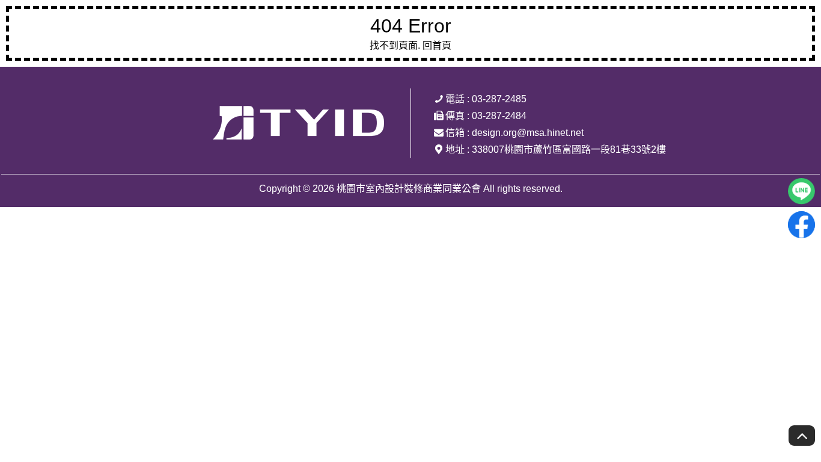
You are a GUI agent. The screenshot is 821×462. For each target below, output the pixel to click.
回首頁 (437, 45)
